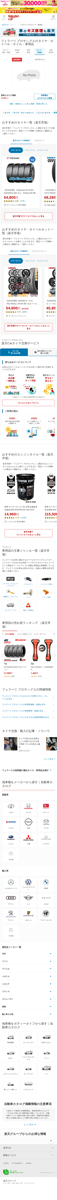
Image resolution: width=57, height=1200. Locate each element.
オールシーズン (42, 150)
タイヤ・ (39, 51)
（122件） (23, 518)
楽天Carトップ (7, 25)
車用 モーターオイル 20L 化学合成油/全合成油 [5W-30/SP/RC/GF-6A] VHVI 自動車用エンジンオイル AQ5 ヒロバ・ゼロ (20, 508)
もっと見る (48, 759)
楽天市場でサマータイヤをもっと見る (28, 216)
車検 (28, 51)
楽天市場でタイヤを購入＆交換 (44, 352)
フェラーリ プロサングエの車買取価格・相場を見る (23, 704)
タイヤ (7, 113)
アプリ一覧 (6, 1183)
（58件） (24, 312)
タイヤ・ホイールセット (24, 113)
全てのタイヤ (39, 140)
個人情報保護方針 (17, 1163)
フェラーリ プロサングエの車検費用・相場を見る (22, 711)
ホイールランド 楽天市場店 (16, 205)
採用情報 (28, 1163)
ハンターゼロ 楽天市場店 (16, 522)
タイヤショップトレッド (17, 316)
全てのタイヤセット (39, 251)
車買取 (17, 51)
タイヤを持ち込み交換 (15, 352)
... (16, 25)
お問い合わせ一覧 (17, 1183)
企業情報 (6, 1163)
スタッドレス (30, 150)
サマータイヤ (16, 150)
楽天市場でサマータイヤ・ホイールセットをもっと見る (28, 327)
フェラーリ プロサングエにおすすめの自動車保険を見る (25, 717)
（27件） (22, 201)
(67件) (40, 676)
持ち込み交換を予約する (28, 403)
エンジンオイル (43, 113)
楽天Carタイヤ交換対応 (21, 140)
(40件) (13, 676)
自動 (51, 51)
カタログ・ (6, 51)
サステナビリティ (29, 1183)
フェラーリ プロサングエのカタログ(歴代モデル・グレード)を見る (25, 697)
